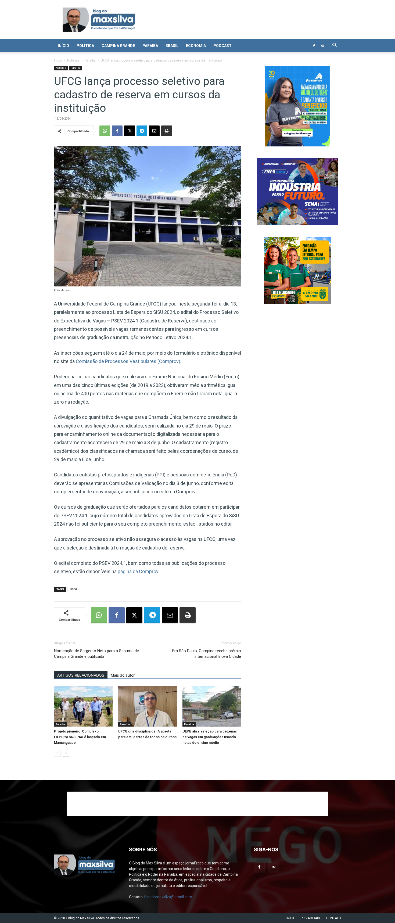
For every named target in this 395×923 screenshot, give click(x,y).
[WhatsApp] (104, 130)
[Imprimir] (166, 130)
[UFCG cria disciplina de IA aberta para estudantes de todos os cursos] (147, 706)
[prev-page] (57, 753)
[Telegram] (142, 130)
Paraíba (150, 46)
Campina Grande (118, 46)
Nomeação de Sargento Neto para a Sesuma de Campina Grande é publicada (96, 653)
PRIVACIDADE (311, 918)
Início (63, 46)
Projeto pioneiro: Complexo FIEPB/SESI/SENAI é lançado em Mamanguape (80, 737)
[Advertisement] (197, 804)
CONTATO (333, 918)
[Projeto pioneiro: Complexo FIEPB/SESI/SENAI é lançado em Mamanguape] (83, 706)
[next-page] (66, 753)
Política (85, 46)
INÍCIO (291, 918)
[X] (129, 130)
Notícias (73, 60)
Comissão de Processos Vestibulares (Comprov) (127, 361)
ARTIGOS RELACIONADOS (80, 675)
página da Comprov (138, 571)
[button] (334, 46)
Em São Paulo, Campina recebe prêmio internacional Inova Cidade (206, 653)
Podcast (222, 46)
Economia (196, 46)
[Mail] (323, 45)
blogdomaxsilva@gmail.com (168, 897)
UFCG (73, 589)
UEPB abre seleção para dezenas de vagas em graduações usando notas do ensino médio (209, 737)
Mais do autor (123, 675)
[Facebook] (314, 45)
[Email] (154, 130)
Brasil (172, 46)
